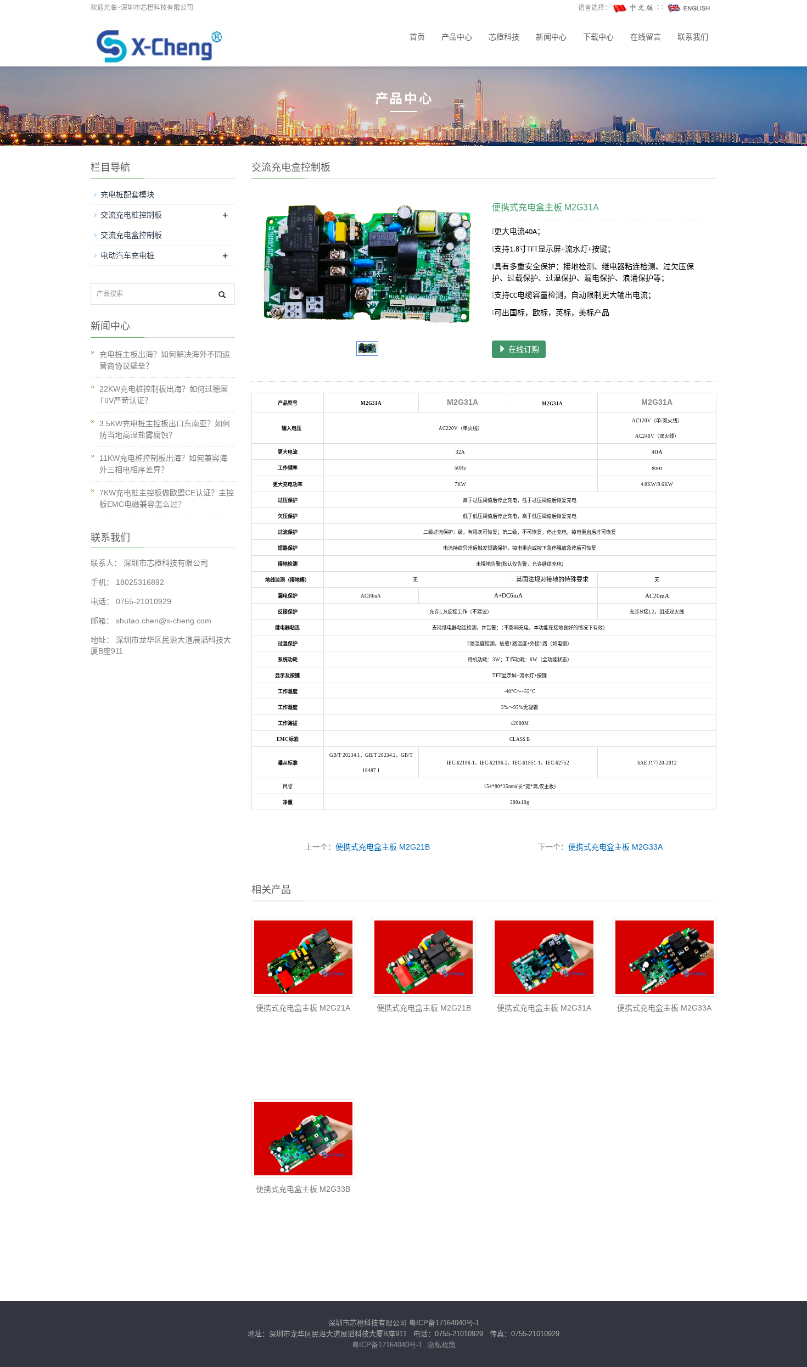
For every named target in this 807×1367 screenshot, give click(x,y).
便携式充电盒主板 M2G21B (382, 846)
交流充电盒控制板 (131, 235)
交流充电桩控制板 (131, 214)
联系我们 (692, 37)
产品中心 (456, 37)
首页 (417, 37)
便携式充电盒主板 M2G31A (544, 1007)
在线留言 (645, 37)
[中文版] (634, 8)
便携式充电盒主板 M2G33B (303, 1189)
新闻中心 (551, 37)
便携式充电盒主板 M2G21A (303, 1007)
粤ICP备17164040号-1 (444, 1323)
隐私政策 (441, 1345)
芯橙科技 (504, 37)
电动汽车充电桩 (127, 255)
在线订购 (522, 349)
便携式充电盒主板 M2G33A (615, 846)
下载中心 (598, 37)
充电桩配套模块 (127, 194)
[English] (689, 8)
